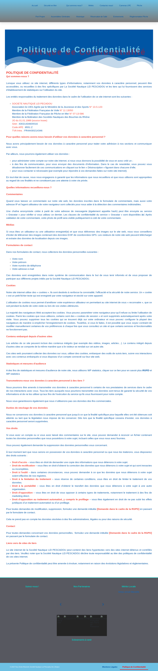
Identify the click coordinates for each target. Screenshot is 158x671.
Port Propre (40, 17)
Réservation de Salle (98, 17)
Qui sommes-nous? (74, 5)
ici (143, 214)
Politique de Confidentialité (134, 667)
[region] (82, 615)
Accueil (35, 5)
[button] (61, 604)
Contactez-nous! (106, 5)
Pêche (139, 5)
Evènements (118, 17)
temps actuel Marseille (128, 592)
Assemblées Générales (60, 17)
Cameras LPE (125, 5)
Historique (80, 17)
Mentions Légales (109, 667)
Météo (91, 5)
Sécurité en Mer (50, 5)
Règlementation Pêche (139, 17)
